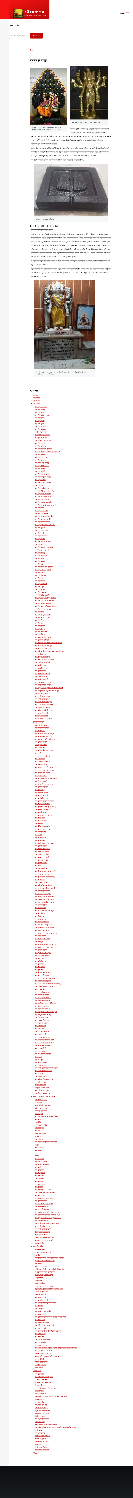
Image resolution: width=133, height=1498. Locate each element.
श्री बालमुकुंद (39, 941)
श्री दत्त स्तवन (39, 1374)
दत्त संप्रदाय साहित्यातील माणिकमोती (46, 1142)
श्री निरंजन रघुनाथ (41, 916)
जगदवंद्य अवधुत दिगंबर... (42, 1379)
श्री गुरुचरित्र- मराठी (41, 1300)
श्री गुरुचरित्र (39, 1170)
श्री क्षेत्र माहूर (39, 586)
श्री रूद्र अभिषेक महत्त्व (42, 1209)
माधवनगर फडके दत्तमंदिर (42, 435)
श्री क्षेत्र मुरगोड (40, 589)
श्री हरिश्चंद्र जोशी (41, 1082)
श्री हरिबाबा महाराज (41, 1076)
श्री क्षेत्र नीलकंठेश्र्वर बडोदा (43, 541)
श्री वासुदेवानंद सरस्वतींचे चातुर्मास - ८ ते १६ (48, 1218)
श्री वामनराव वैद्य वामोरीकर (43, 998)
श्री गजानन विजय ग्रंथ (42, 1164)
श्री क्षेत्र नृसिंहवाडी (41, 407)
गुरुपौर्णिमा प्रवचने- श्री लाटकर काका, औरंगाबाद (49, 1258)
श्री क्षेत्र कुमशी (39, 423)
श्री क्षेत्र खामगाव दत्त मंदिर (43, 474)
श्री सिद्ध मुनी (39, 1059)
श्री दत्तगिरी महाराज (41, 846)
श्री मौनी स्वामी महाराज (42, 975)
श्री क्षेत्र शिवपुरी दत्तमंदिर (42, 615)
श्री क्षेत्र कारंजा (40, 412)
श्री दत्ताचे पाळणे (40, 1320)
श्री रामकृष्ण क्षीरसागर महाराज (44, 986)
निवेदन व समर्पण (37, 1453)
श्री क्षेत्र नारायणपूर (41, 536)
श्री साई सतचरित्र (40, 1342)
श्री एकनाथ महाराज (41, 776)
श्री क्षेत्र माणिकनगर (41, 584)
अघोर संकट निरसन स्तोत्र (43, 1447)
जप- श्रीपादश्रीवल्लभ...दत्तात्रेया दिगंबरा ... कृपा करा (51, 1396)
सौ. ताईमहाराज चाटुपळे (42, 1090)
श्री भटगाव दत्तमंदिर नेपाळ (43, 682)
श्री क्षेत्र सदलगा (40, 626)
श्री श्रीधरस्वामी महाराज (42, 1037)
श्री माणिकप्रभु (39, 964)
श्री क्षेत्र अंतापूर (40, 443)
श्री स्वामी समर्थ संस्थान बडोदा (44, 704)
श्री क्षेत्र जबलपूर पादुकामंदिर (44, 502)
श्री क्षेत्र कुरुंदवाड (40, 429)
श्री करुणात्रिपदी (40, 1297)
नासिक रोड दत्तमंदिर (41, 432)
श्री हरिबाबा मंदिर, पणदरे (42, 707)
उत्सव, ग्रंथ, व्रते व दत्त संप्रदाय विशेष (44, 1096)
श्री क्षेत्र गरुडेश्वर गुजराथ (43, 477)
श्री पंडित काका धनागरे (42, 922)
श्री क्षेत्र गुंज (39, 485)
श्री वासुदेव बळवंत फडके (42, 1000)
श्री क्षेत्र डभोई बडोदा (41, 511)
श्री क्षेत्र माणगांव (40, 581)
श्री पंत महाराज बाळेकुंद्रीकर (43, 925)
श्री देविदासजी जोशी (41, 742)
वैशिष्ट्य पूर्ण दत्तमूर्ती (41, 438)
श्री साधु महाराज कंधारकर (43, 1054)
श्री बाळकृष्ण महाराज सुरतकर (44, 947)
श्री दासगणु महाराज (41, 863)
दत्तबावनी (38, 1444)
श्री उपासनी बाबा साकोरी (42, 773)
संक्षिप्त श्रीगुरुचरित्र (41, 1362)
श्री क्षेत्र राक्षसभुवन (41, 592)
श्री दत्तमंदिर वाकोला (41, 676)
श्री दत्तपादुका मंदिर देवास (42, 662)
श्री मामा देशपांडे (40, 967)
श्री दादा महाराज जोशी (42, 860)
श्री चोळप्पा (38, 835)
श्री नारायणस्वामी (40, 908)
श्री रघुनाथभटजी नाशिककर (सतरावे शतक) (48, 984)
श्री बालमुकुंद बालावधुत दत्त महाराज (45, 944)
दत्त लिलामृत (38, 1263)
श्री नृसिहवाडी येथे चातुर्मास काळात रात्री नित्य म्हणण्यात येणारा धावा (55, 1427)
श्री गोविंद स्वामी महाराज (42, 829)
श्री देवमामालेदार (40, 880)
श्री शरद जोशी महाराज (42, 1031)
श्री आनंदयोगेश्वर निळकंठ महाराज (45, 770)
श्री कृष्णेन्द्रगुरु (39, 790)
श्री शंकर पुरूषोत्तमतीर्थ (42, 1023)
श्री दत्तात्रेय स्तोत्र (41, 1201)
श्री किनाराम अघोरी (41, 781)
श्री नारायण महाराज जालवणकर (44, 899)
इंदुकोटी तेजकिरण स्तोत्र (42, 1105)
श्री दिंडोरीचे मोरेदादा (41, 868)
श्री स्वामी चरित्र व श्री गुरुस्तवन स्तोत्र (47, 1223)
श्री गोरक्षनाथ (39, 823)
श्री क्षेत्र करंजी (39, 418)
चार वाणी (38, 1131)
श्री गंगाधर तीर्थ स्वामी (41, 795)
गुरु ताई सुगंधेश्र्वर (40, 747)
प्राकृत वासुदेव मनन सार (42, 1283)
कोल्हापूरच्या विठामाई (41, 745)
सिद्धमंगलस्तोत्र (39, 1243)
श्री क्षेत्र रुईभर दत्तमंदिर (42, 595)
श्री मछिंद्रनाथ (39, 958)
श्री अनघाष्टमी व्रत (41, 1161)
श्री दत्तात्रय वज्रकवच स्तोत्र (44, 1198)
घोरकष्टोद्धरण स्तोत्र (41, 1125)
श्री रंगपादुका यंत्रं (40, 1334)
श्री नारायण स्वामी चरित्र (42, 1328)
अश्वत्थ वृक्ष (38, 1102)
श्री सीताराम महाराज (41, 1065)
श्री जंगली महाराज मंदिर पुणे (43, 645)
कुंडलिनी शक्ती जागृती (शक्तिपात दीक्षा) (46, 1116)
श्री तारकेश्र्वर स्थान (41, 654)
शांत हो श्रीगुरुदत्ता (40, 1439)
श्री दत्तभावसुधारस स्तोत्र (43, 1190)
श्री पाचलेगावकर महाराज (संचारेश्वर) (46, 933)
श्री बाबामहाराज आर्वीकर (42, 939)
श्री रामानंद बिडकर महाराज (43, 992)
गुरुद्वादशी (38, 1119)
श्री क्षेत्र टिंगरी (39, 508)
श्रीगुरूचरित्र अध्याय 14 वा (43, 1351)
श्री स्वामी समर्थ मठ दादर (42, 699)
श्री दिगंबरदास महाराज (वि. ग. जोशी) (46, 871)
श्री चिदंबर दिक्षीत (40, 832)
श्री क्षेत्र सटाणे (39, 623)
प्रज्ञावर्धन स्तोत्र (40, 1422)
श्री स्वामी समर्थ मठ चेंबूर (42, 696)
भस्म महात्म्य (38, 1150)
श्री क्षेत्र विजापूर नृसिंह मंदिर (43, 603)
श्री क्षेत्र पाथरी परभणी (42, 550)
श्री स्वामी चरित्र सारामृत (42, 1226)
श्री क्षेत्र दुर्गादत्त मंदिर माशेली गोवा (45, 525)
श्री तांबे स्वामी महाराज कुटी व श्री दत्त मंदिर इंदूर (49, 651)
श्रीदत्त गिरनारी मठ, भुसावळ (43, 719)
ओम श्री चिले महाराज (41, 725)
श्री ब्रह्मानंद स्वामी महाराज (43, 953)
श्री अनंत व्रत (39, 1159)
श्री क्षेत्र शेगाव (39, 620)
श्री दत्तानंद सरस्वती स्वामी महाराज (45, 739)
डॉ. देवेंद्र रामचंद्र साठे (42, 728)
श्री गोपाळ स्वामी (40, 818)
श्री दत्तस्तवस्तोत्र (40, 1195)
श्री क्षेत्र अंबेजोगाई (40, 446)
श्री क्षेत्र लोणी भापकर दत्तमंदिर (44, 601)
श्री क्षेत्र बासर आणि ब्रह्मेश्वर (44, 567)
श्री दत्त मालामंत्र (40, 1184)
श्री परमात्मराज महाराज (42, 930)
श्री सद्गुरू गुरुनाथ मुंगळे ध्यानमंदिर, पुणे (47, 690)
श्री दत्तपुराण (39, 1187)
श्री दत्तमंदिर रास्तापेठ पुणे (42, 674)
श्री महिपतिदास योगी (41, 961)
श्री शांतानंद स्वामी (40, 1034)
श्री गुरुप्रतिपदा (40, 1173)
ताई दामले (38, 753)
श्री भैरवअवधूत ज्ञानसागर (42, 955)
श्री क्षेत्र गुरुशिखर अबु (42, 488)
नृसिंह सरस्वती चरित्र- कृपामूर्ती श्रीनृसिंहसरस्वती (50, 1269)
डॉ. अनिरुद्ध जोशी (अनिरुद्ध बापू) (44, 750)
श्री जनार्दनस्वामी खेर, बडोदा (43, 736)
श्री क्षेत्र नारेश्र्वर (40, 539)
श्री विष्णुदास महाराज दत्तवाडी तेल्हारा (46, 1012)
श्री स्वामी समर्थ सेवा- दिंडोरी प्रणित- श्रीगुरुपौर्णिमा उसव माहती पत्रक (56, 1348)
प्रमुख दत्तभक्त (39, 1280)
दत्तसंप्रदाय (36, 401)
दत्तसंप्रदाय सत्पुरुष (38, 722)
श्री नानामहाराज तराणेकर (42, 891)
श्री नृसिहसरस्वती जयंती (42, 1206)
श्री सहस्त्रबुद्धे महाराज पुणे (43, 1045)
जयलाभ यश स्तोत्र (40, 1133)
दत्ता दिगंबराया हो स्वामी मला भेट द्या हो (46, 1424)
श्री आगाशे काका (40, 759)
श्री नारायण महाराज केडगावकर (44, 896)
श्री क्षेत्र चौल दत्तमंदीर (42, 499)
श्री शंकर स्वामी (40, 1029)
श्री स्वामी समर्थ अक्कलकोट (43, 1071)
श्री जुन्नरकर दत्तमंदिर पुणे (43, 648)
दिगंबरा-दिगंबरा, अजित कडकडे (44, 1382)
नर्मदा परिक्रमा (39, 1147)
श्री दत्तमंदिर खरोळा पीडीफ (43, 1311)
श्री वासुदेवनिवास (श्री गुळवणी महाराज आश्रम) (49, 688)
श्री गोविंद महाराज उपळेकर (43, 826)
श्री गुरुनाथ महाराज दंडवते (43, 809)
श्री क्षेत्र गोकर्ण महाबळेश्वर (43, 494)
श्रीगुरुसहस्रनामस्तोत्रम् (42, 1232)
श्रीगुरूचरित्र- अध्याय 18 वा (43, 1353)
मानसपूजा (38, 1153)
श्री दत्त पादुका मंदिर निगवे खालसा (45, 660)
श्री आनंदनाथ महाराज (41, 764)
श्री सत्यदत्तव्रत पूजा (41, 1220)
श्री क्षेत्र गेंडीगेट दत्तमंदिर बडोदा (44, 491)
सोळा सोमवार (39, 1367)
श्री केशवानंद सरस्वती (41, 792)
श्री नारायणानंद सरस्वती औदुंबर (44, 910)
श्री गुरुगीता (38, 1167)
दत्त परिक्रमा (39, 1139)
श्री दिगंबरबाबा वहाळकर (42, 874)
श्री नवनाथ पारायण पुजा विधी (44, 1204)
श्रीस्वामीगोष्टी (39, 1359)
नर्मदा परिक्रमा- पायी (41, 1266)
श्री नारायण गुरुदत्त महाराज (43, 894)
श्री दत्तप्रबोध (39, 1308)
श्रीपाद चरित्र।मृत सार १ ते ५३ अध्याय (47, 1356)
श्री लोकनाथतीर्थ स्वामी (42, 995)
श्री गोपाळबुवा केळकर (41, 821)
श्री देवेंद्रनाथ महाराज (41, 882)
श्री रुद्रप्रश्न (39, 1337)
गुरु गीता (37, 1255)
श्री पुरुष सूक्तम (40, 1433)
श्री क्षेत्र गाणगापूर (40, 480)
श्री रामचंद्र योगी (40, 989)
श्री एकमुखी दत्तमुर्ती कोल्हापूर (43, 440)
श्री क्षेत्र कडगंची (40, 409)
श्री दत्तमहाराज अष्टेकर (42, 851)
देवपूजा (37, 1145)
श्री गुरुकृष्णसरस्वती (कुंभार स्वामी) (45, 806)
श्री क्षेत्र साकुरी (40, 629)
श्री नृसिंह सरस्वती (40, 919)
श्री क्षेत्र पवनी (39, 544)
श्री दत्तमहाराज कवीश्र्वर (42, 854)
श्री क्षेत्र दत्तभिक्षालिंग (41, 513)
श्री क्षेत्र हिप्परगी (40, 634)
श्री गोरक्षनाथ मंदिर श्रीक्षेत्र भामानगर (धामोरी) (49, 643)
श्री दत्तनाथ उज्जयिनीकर (42, 849)
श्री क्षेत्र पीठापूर (40, 553)
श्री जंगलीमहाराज (40, 837)
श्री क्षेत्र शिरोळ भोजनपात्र (43, 609)
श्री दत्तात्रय (36, 398)
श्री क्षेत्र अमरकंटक (41, 457)
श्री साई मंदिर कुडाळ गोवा (42, 693)
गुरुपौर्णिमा (38, 1122)
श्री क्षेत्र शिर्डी (39, 612)
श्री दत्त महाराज (34, 12)
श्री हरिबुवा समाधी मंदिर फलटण (44, 710)
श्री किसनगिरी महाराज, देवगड (44, 784)
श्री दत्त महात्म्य (39, 1181)
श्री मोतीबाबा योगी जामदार (43, 972)
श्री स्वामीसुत (39, 1073)
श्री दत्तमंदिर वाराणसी (41, 679)
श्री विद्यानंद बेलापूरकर (42, 1006)
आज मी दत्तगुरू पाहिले (41, 1408)
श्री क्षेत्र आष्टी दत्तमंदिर (42, 463)
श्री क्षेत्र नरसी (39, 533)
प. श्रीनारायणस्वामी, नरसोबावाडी (45, 1272)
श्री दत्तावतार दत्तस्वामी (42, 857)
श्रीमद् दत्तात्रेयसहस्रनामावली (44, 1240)
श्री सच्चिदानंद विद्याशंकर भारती (44, 1040)
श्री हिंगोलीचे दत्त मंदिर (42, 713)
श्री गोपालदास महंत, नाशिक (43, 815)
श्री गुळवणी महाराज (41, 812)
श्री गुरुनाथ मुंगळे (40, 731)
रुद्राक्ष (37, 1156)
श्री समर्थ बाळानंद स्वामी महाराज (44, 1043)
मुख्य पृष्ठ (35, 395)
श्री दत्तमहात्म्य (39, 1314)
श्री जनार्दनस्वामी (40, 840)
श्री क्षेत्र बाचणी (40, 561)
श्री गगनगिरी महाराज (41, 798)
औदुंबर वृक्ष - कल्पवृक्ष (41, 1108)
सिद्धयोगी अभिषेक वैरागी (42, 1088)
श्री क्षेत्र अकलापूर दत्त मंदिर (43, 449)
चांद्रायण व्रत (39, 1128)
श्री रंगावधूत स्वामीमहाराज (43, 981)
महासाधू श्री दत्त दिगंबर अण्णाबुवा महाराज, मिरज (49, 1289)
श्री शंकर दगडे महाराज (42, 1020)
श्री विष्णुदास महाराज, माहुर (43, 1014)
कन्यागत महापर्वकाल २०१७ (43, 1252)
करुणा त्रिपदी (39, 1391)
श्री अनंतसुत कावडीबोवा (42, 756)
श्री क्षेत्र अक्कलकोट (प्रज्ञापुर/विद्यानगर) (47, 452)
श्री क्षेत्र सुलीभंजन (41, 631)
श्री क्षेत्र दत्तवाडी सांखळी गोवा (44, 516)
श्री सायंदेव (38, 1057)
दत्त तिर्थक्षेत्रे (36, 403)
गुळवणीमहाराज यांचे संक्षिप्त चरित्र (45, 1261)
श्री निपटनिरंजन (40, 913)
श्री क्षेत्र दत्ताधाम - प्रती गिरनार (44, 519)
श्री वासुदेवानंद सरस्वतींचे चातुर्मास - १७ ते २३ (48, 1215)
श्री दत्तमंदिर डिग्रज (41, 668)
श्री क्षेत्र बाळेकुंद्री (41, 564)
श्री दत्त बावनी (39, 1178)
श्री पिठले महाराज (40, 936)
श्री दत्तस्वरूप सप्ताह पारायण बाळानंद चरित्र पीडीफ (50, 1317)
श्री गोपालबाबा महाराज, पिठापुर (44, 733)
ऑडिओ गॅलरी (37, 1371)
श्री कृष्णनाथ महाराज (41, 787)
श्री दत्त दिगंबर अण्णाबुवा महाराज (44, 843)
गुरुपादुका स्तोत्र (40, 1399)
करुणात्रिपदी (39, 1114)
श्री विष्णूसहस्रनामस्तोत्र (42, 1339)
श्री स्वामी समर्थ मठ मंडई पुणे (43, 702)
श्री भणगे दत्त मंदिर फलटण (43, 685)
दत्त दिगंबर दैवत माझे (41, 1405)
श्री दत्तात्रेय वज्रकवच (42, 1322)
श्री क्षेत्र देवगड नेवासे (41, 530)
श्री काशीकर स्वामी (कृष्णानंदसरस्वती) (46, 778)
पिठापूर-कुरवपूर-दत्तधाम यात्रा (44, 1275)
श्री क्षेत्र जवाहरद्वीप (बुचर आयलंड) (45, 505)
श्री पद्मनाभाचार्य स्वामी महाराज (44, 927)
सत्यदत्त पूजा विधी (40, 1365)
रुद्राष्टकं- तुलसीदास (41, 1292)
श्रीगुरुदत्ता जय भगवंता (42, 1441)
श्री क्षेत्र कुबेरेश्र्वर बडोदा (42, 415)
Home (32, 50)
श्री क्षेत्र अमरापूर (40, 460)
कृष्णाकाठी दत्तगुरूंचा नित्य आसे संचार (46, 1388)
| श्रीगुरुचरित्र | (40, 1249)
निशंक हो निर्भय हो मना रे (42, 1436)
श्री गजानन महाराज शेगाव (42, 804)
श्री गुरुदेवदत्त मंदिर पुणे (42, 640)
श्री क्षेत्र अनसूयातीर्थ (41, 454)
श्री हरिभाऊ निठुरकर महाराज (44, 1079)
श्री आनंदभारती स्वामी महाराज (44, 767)
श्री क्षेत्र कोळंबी (40, 471)
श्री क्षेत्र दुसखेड (40, 527)
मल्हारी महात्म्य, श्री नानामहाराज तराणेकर (47, 1286)
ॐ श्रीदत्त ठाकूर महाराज (42, 1093)
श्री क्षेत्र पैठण (39, 558)
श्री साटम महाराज (40, 1051)
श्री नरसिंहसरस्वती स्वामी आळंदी (45, 888)
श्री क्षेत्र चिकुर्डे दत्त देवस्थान (43, 497)
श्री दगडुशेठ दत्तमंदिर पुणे (42, 657)
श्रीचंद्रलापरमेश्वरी (41, 1234)
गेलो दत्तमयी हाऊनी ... (41, 1385)
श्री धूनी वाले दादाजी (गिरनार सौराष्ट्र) (46, 885)
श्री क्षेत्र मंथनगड (40, 575)
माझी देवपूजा (38, 1430)
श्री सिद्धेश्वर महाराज (41, 1062)
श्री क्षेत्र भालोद (40, 572)
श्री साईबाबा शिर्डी (40, 1048)
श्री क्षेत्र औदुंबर (40, 468)
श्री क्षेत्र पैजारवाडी (41, 556)
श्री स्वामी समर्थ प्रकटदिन (43, 1229)
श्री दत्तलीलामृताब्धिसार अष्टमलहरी (45, 1192)
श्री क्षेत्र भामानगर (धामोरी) (43, 570)
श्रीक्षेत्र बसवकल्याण (41, 716)
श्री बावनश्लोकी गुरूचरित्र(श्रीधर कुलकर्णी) (48, 1331)
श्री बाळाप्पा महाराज (41, 950)
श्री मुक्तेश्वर (39, 969)
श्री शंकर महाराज (40, 1026)
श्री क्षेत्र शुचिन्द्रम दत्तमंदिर (43, 617)
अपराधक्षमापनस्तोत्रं (41, 1100)
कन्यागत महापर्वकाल (41, 1111)
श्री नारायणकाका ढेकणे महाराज (44, 902)
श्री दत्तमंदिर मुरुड (40, 671)
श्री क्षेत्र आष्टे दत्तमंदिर (42, 466)
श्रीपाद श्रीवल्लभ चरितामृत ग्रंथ (45, 1237)
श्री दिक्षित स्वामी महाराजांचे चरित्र (45, 1325)
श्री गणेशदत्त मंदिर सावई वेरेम (43, 637)
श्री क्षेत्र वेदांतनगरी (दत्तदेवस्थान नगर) (46, 606)
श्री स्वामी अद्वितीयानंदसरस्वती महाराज (46, 1068)
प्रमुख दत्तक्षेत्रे (39, 1277)
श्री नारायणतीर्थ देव (41, 905)
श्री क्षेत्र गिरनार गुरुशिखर (43, 482)
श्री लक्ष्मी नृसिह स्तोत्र (42, 1419)
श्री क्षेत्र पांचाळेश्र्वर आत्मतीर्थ (44, 547)
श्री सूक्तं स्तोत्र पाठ (41, 1345)
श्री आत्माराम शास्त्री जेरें (42, 762)
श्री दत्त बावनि (39, 1402)
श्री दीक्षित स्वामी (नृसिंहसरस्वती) (45, 877)
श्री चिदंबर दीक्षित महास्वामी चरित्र (45, 1303)
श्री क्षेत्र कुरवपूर (40, 421)
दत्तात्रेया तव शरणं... (41, 1394)
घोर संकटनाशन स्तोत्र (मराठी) (44, 1377)
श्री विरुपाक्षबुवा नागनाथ (42, 1009)
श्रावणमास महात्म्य (40, 1294)
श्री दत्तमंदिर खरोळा (41, 665)
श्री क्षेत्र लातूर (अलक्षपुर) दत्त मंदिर (45, 598)
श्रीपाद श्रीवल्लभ (40, 1085)
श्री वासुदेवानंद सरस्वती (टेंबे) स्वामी (45, 1003)
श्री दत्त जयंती (39, 1175)
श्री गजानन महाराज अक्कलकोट (44, 801)
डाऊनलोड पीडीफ (38, 1246)
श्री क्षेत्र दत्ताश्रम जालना (42, 522)
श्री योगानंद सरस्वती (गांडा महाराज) (45, 978)
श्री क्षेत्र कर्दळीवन (40, 426)
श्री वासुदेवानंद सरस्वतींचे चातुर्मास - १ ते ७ (48, 1212)
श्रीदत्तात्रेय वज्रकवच (42, 1413)
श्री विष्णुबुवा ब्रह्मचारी (41, 1017)
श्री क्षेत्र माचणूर (40, 578)
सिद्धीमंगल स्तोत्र (40, 1416)
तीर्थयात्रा (38, 1136)
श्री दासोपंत (38, 866)
